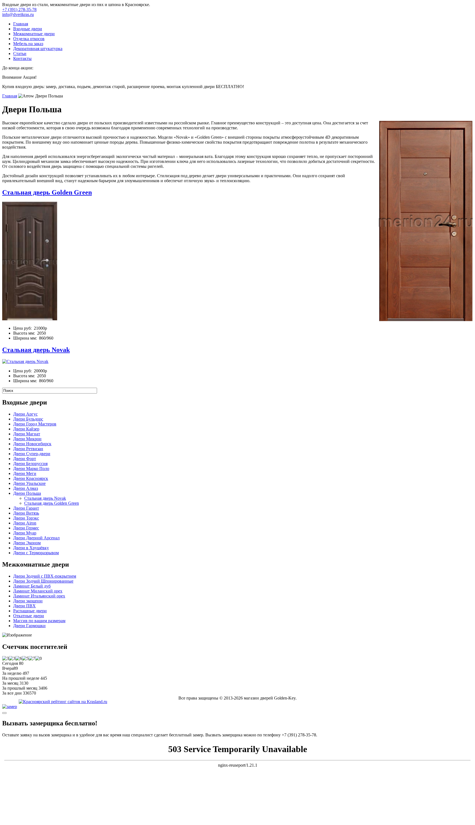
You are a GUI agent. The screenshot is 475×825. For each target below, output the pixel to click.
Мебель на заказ (28, 43)
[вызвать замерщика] (9, 706)
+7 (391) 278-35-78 (19, 9)
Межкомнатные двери (34, 33)
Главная (20, 23)
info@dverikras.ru (18, 14)
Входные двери (27, 28)
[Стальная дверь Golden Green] (29, 318)
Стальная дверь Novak (36, 349)
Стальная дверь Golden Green (47, 192)
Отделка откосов (29, 38)
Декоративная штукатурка (37, 48)
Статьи (19, 53)
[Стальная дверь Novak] (25, 361)
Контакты (22, 58)
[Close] (4, 713)
